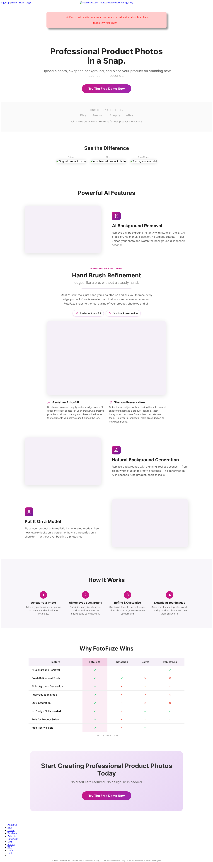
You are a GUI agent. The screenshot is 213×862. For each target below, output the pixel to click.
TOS (9, 841)
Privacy (11, 844)
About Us (12, 825)
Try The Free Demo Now (106, 89)
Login (28, 2)
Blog (9, 827)
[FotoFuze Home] (106, 2)
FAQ (9, 847)
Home (14, 2)
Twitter (11, 830)
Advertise (12, 836)
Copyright (12, 839)
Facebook (12, 833)
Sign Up (5, 2)
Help (21, 2)
